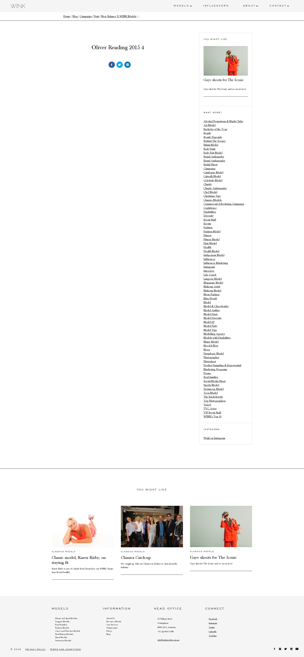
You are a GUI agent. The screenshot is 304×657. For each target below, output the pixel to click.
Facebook (213, 619)
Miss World (210, 298)
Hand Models (61, 637)
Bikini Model (211, 144)
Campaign (209, 168)
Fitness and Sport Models (66, 618)
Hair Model (210, 243)
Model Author (212, 310)
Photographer (211, 357)
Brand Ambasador (214, 156)
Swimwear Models (63, 640)
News (207, 349)
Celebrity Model (213, 180)
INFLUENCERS (216, 5)
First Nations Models (64, 634)
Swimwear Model (214, 389)
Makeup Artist (212, 286)
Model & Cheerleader (216, 306)
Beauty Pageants (213, 137)
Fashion (208, 227)
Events (207, 223)
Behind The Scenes (215, 141)
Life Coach (210, 274)
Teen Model (211, 393)
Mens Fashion (211, 294)
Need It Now (211, 345)
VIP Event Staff (212, 412)
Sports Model (211, 385)
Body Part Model (213, 152)
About (249, 5)
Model (207, 302)
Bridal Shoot (210, 164)
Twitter (212, 627)
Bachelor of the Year (215, 129)
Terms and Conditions (65, 649)
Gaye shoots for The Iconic (224, 80)
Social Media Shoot (215, 381)
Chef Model (210, 192)
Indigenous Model (214, 255)
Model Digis (211, 314)
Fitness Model (212, 239)
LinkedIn (212, 631)
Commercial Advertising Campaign (224, 204)
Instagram (209, 266)
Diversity (209, 215)
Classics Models (213, 200)
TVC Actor (210, 408)
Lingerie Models (62, 621)
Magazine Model (213, 282)
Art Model (210, 125)
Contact (278, 5)
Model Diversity (213, 318)
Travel (207, 404)
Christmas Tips (212, 196)
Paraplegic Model (214, 353)
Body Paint (209, 148)
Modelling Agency (214, 333)
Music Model (211, 341)
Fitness (207, 235)
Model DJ (209, 322)
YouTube (213, 635)
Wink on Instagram (214, 438)
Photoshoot (210, 361)
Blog (108, 634)
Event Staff (210, 219)
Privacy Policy (35, 649)
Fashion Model (212, 231)
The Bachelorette (213, 396)
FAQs (109, 631)
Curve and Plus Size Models (67, 631)
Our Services (112, 624)
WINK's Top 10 (212, 416)
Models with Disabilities (217, 337)
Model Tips (210, 330)
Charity (208, 184)
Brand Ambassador (214, 160)
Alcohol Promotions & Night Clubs (223, 121)
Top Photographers (215, 400)
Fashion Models (62, 628)
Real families (211, 377)
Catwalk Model (212, 176)
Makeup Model (212, 290)
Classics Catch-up (136, 557)
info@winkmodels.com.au (168, 640)
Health (207, 247)
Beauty (207, 133)
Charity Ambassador (215, 188)
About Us (110, 618)
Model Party (210, 326)
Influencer (209, 259)
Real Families (61, 624)
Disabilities (210, 211)
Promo (207, 373)
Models (181, 5)
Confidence (210, 208)
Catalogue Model (213, 172)
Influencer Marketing (216, 263)
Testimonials (111, 628)
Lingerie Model (213, 278)
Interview (209, 271)
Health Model (211, 251)
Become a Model (113, 621)
